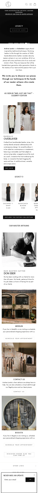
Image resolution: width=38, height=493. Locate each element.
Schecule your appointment (19, 338)
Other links (18, 466)
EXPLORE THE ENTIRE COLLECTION (19, 217)
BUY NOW (9, 168)
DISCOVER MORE (19, 30)
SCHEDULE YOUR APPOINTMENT (19, 445)
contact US (19, 392)
